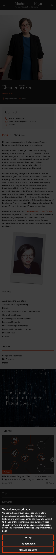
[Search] (52, 5)
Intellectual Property (11, 322)
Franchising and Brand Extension (16, 318)
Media (5, 362)
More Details (19, 134)
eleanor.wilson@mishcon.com (22, 121)
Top (4, 493)
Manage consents (28, 550)
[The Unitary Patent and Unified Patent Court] (28, 398)
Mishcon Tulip (8, 332)
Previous (42, 12)
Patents (5, 336)
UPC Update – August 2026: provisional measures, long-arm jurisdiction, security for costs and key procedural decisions (27, 479)
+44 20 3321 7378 (16, 118)
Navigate (7, 502)
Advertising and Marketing (14, 300)
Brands (5, 307)
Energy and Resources (12, 355)
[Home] (28, 5)
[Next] (52, 459)
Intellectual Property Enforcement (16, 329)
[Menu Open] (3, 5)
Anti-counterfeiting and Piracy (15, 304)
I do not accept (28, 543)
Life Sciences (8, 359)
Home (2, 12)
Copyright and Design (12, 314)
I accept (28, 537)
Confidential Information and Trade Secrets (21, 311)
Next (51, 12)
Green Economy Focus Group (38, 211)
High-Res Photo (11, 98)
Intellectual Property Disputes (15, 325)
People (10, 12)
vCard (12, 124)
